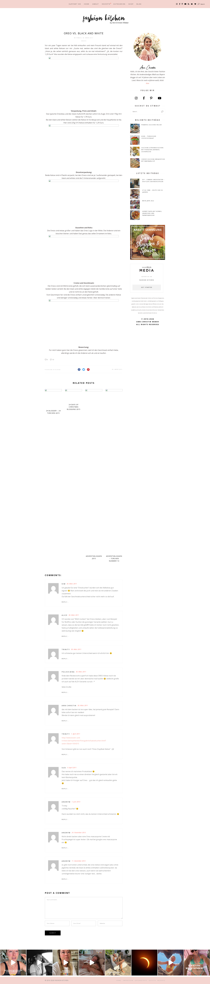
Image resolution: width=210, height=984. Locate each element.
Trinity (66, 649)
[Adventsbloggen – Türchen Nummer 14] (114, 471)
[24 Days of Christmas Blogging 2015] (73, 395)
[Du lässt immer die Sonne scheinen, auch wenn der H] (92, 962)
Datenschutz (141, 980)
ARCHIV (83, 41)
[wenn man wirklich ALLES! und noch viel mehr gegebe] (39, 962)
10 (53, 359)
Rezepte (161, 980)
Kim (63, 584)
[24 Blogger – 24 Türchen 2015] (53, 398)
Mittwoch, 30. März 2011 (83, 38)
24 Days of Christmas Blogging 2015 (73, 407)
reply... (65, 602)
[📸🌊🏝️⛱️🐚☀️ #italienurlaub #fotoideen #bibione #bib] (171, 962)
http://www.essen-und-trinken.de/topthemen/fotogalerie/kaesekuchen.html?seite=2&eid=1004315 (84, 740)
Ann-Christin (69, 706)
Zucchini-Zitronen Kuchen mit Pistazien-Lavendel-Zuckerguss (152, 149)
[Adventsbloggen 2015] (93, 471)
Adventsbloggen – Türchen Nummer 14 (114, 558)
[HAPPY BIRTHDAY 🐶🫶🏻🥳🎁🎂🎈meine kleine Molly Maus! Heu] (118, 962)
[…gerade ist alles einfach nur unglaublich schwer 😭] (66, 962)
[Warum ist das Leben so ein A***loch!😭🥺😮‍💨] (13, 962)
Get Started (146, 287)
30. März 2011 (117, 369)
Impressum (128, 980)
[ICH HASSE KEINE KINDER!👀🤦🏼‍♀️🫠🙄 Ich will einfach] (197, 962)
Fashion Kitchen (53, 369)
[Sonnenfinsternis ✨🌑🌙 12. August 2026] (144, 962)
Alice (64, 615)
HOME (118, 980)
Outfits (152, 980)
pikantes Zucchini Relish (151, 125)
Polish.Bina (68, 672)
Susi (64, 768)
